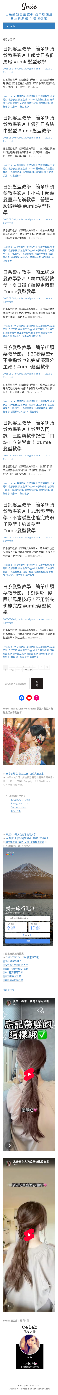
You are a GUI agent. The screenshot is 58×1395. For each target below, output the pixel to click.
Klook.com (8, 989)
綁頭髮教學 (32, 103)
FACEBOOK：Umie (20, 799)
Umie (29, 6)
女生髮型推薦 (42, 99)
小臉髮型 (15, 253)
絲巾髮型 (27, 172)
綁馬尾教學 (44, 103)
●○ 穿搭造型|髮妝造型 (24, 96)
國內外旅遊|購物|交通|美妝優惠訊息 (24, 841)
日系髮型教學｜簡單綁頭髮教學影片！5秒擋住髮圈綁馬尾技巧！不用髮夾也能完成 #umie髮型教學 (28, 599)
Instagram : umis (20, 803)
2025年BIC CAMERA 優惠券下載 (22, 957)
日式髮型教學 (42, 96)
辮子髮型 (26, 336)
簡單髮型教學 (19, 103)
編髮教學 (48, 172)
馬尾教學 (24, 657)
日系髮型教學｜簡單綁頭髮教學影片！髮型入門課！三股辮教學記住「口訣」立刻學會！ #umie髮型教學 (28, 436)
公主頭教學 (41, 404)
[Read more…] (35, 86)
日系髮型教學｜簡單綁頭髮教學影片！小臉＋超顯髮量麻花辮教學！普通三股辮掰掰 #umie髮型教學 (28, 199)
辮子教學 (20, 575)
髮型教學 (24, 106)
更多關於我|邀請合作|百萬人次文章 (25, 773)
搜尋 (37, 683)
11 (19, 670)
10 (12, 670)
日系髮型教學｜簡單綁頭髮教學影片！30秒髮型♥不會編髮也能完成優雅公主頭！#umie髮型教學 (28, 357)
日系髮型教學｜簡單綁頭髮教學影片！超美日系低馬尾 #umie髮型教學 (28, 55)
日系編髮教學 (15, 172)
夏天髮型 (40, 168)
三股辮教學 (41, 250)
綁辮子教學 (28, 571)
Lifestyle (12, 1388)
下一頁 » (29, 670)
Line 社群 (16, 810)
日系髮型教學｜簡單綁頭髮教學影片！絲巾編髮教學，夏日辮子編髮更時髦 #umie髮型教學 (28, 281)
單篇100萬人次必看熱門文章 (21, 834)
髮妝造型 (22, 99)
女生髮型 (49, 329)
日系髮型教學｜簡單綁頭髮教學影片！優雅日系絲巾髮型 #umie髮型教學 (28, 124)
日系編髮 (15, 408)
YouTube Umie (18, 807)
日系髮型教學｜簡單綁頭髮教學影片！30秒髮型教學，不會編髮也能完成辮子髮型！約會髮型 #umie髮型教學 (29, 518)
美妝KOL (15, 106)
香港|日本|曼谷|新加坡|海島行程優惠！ (27, 838)
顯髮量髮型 (35, 257)
